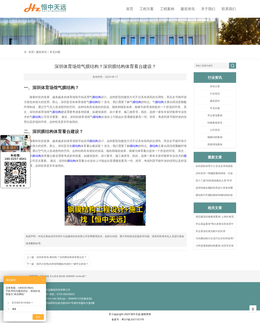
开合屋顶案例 (214, 115)
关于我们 (208, 8)
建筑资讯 (188, 8)
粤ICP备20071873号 (133, 319)
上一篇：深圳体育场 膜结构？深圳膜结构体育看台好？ (57, 257)
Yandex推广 (80, 276)
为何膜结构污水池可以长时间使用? (215, 238)
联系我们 (229, 8)
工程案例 (167, 8)
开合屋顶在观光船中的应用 (210, 231)
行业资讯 (215, 93)
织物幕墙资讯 (214, 122)
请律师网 (70, 276)
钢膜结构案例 (214, 137)
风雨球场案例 (214, 144)
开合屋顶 (54, 276)
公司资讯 (215, 130)
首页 (129, 8)
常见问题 (55, 52)
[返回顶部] (252, 308)
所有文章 (215, 86)
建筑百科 (215, 100)
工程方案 (147, 8)
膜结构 (96, 97)
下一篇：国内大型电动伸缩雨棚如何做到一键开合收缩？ (57, 263)
